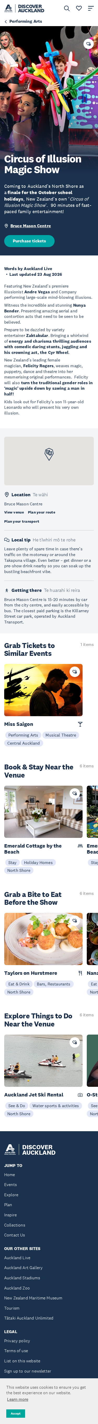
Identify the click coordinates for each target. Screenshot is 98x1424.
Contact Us (14, 1235)
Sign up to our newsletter (27, 1371)
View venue (14, 512)
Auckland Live (17, 1257)
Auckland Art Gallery (23, 1267)
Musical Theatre (60, 735)
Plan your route (41, 512)
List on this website (22, 1361)
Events (10, 1184)
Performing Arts (23, 735)
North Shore (18, 870)
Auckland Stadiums (22, 1278)
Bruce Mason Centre (30, 226)
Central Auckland (23, 743)
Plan (8, 1204)
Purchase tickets (29, 241)
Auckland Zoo (17, 1288)
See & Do (16, 1105)
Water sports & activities (55, 1105)
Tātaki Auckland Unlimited (28, 1318)
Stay (12, 862)
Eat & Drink (19, 984)
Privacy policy (17, 1341)
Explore (11, 1195)
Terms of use (16, 1350)
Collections (14, 1225)
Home (9, 1174)
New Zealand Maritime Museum (33, 1298)
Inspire (10, 1215)
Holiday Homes (38, 862)
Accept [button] (16, 1413)
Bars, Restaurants (54, 984)
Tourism (11, 1308)
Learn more (17, 1399)
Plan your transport (21, 521)
